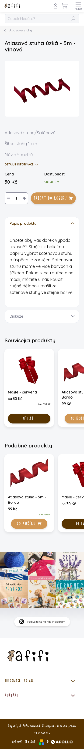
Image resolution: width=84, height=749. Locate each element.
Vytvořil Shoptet (23, 742)
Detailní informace (19, 164)
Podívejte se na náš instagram (46, 621)
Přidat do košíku (50, 198)
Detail (29, 418)
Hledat (73, 18)
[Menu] (78, 6)
